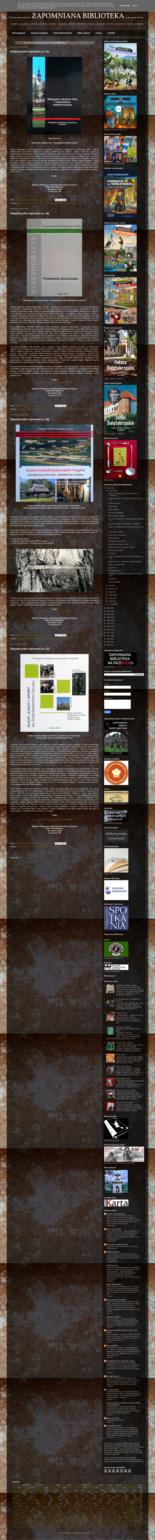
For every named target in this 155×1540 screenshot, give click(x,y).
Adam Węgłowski (107, 1513)
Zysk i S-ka (119, 1498)
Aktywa (66, 1520)
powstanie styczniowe (48, 409)
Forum (99, 33)
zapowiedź (55, 1503)
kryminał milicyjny (53, 1494)
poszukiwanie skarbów (123, 1511)
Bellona (121, 1496)
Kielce (91, 1496)
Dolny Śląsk (93, 1502)
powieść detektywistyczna (114, 1494)
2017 (109, 633)
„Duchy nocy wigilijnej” (116, 513)
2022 (109, 617)
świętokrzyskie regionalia (67, 1514)
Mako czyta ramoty (114, 1229)
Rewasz (118, 1525)
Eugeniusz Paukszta (74, 1525)
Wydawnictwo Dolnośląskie (120, 1502)
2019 (109, 626)
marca (111, 598)
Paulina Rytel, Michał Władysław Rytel (119, 1286)
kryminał (34, 1485)
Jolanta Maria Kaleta (91, 1500)
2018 (109, 630)
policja (44, 1505)
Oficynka (98, 1494)
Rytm (64, 1513)
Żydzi (118, 1505)
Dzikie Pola (32, 1507)
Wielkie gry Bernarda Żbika (28, 1514)
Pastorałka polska (113, 1407)
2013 (109, 645)
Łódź (52, 1505)
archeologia (44, 1503)
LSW (124, 1518)
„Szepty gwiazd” (113, 538)
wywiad (113, 1496)
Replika (25, 1488)
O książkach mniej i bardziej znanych (121, 1361)
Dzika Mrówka (36, 1524)
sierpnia (112, 491)
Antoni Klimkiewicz (113, 1334)
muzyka (87, 1513)
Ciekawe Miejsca (74, 1488)
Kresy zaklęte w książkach (116, 1300)
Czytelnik (112, 1503)
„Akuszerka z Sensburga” (117, 535)
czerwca (112, 589)
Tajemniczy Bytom (113, 1317)
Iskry (64, 1496)
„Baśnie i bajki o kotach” (116, 516)
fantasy (76, 1522)
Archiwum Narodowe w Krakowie (133, 1524)
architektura (70, 1498)
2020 (109, 623)
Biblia (80, 1514)
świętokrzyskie (65, 203)
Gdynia (98, 1516)
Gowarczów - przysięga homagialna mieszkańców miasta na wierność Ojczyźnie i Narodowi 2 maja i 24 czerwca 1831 (123, 1269)
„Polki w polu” (112, 506)
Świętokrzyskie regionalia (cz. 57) (29, 648)
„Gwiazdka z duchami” (116, 532)
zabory (89, 409)
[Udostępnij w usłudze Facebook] (63, 200)
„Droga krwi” (112, 568)
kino (62, 1500)
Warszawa (93, 1485)
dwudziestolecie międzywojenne (99, 1507)
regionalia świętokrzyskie (50, 203)
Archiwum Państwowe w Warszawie (24, 1525)
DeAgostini (89, 1516)
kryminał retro (78, 1485)
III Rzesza (104, 1514)
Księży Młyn (65, 1509)
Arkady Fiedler (104, 1520)
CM (114, 1485)
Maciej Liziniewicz (87, 1505)
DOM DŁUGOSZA (113, 1252)
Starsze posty (92, 852)
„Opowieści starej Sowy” (115, 1391)
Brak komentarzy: (45, 200)
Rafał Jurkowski (110, 1527)
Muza (138, 1513)
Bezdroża (25, 1527)
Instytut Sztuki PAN (59, 1527)
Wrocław (139, 1496)
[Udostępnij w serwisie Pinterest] (65, 200)
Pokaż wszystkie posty (76, 43)
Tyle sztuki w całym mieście (117, 1244)
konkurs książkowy (105, 1505)
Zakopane (79, 1513)
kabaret (110, 1511)
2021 (109, 620)
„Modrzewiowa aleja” (123, 1079)
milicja (137, 1492)
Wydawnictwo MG (19, 1507)
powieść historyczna (92, 1490)
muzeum (119, 1492)
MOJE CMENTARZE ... (115, 1284)
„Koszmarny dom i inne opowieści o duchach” (124, 524)
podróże (82, 1502)
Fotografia (107, 1509)
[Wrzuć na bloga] (58, 200)
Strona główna (18, 33)
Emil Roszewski (55, 1513)
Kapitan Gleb (86, 1524)
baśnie (102, 1511)
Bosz (14, 1518)
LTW (79, 1490)
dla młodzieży (18, 1492)
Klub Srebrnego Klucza (75, 1518)
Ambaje (55, 1516)
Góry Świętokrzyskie (85, 1503)
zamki (129, 1494)
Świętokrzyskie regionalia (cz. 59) (29, 213)
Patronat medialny (39, 33)
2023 (109, 614)
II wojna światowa (129, 1485)
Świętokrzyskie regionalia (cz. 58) (29, 419)
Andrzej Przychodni (116, 1524)
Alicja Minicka (92, 1520)
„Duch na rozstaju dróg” (116, 564)
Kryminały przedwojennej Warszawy (28, 1490)
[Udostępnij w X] (60, 200)
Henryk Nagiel (98, 1525)
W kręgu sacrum (113, 1376)
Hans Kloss (50, 1518)
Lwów (24, 1500)
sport (55, 1509)
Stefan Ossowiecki (43, 1522)
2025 (109, 608)
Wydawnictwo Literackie (71, 1494)
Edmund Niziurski (58, 1524)
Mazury (105, 1500)
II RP (137, 1494)
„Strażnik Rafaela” (114, 582)
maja (110, 592)
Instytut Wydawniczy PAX (97, 1527)
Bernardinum (57, 1498)
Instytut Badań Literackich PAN (43, 1527)
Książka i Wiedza (108, 1525)
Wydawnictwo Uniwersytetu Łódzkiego (45, 1511)
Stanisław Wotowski (131, 1505)
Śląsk (61, 1505)
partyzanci (130, 1516)
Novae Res (132, 1488)
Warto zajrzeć (84, 33)
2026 (109, 488)
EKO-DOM (130, 1513)
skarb (28, 1492)
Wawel (44, 1513)
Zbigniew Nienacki (58, 1502)
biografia (107, 1490)
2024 (109, 611)
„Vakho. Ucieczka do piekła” (126, 1091)
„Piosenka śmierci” (114, 503)
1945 (59, 1520)
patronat (70, 1490)
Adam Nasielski (133, 1498)
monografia (61, 1492)
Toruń (14, 1514)
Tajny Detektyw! (112, 1346)
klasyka (40, 1494)
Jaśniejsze (110, 1246)
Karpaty (31, 1522)
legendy (136, 1502)
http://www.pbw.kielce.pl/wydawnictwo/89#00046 (54, 611)
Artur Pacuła (101, 1503)
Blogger (92, 1533)
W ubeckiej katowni (113, 1319)
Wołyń (71, 1513)
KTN (14, 1496)
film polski (43, 1514)
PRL (106, 1485)
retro (15, 1488)
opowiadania (54, 1496)
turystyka (87, 1494)
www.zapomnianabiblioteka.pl (114, 1445)
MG (138, 1490)
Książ (118, 1518)
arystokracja (120, 1527)
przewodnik (30, 1494)
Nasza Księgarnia (67, 1507)
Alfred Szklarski (92, 1522)
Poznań (109, 1492)
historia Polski (49, 1485)
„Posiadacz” (112, 553)
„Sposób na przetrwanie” (124, 1103)
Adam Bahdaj (105, 1524)
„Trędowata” (112, 579)
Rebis (55, 1500)
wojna (63, 1485)
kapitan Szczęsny (118, 1500)
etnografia (20, 638)
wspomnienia (17, 1494)
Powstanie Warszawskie (27, 1503)
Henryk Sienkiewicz (73, 1524)
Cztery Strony (53, 1525)
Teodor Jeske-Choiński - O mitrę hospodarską (122, 1231)
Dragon (26, 1524)
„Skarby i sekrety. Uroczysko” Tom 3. (121, 547)
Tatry (94, 1511)
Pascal (15, 1520)
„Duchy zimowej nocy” (116, 550)
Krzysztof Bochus (107, 1518)
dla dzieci (81, 1496)
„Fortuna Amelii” (113, 509)
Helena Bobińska (87, 1525)
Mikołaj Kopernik (134, 1518)
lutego (111, 601)
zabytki (73, 203)
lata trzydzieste (119, 1490)
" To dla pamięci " (113, 1390)
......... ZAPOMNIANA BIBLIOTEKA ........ (76, 16)
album (92, 1492)
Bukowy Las (28, 1509)
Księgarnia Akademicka (122, 1509)
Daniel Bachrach (94, 1509)
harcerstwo (117, 1507)
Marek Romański (44, 1500)
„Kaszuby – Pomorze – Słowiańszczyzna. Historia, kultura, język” (128, 1029)
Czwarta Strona (24, 1496)
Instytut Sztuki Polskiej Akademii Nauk (77, 1527)
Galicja (41, 1507)
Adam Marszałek (74, 1500)
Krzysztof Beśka (84, 1511)
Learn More (125, 6)
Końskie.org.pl (112, 1265)
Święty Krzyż (46, 1516)
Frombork (40, 1518)
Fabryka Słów (72, 1505)
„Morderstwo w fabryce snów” (118, 544)
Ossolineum (81, 1507)
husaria (96, 1524)
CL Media (80, 1516)
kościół (122, 1516)
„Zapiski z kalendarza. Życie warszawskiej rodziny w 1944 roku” (128, 986)
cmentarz (82, 1509)
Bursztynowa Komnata (26, 1518)
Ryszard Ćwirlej (124, 1503)
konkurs (47, 1509)
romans (131, 1500)
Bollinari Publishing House (121, 1520)
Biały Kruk (71, 1516)
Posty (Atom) (23, 858)
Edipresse (46, 1524)
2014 (109, 642)
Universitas (16, 1509)
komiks (100, 1492)
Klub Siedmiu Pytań (63, 33)
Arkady (62, 1516)
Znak (64, 1503)
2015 (109, 639)
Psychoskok (43, 1502)
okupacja (96, 1513)
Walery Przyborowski (103, 1498)
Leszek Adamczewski (31, 1513)
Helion (23, 1522)
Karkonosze (60, 1518)
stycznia (112, 604)
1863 (133, 1525)
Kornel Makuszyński (92, 1518)
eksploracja (67, 1522)
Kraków (51, 1490)
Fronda (128, 1492)
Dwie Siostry (62, 1525)
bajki (37, 1516)
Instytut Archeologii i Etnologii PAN (121, 1514)
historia (28, 203)
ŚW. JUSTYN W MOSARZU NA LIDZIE (119, 1378)
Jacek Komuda (53, 1507)
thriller (73, 1511)
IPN (14, 1503)
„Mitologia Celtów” (114, 571)
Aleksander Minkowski (78, 1520)
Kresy (131, 1490)
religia (61, 1490)
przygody (39, 1488)
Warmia (104, 1502)
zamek (72, 1496)
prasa (105, 1496)
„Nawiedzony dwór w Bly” (117, 541)
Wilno (74, 1509)
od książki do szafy (114, 1426)
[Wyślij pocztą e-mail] (56, 200)
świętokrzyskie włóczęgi (116, 1214)
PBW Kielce (36, 203)
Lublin (105, 1516)
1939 (138, 1516)
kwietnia (112, 595)
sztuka (51, 1492)
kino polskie (114, 1516)
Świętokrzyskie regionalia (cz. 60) (29, 51)
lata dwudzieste (39, 1492)
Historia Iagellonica (91, 1514)
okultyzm (53, 1514)
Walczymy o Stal (113, 1418)
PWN (32, 1500)
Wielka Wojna (28, 1516)
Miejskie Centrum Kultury (115, 1420)
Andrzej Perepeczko (127, 1522)
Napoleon (136, 1507)
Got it (135, 6)
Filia (31, 1527)
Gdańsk (15, 1500)
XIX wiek (65, 1511)
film (98, 1496)
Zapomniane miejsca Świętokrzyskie (43, 1520)
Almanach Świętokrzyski (109, 1522)
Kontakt (111, 33)
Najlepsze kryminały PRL (77, 1492)
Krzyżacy (38, 1509)
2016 (109, 636)
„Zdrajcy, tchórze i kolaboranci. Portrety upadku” (125, 561)
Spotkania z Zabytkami (40, 1498)
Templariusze (24, 1520)
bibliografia (21, 203)
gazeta (130, 1496)
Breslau (72, 1503)
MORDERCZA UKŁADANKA (116, 1363)
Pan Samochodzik (40, 1496)
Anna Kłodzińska (22, 1498)
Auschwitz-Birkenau (41, 1525)
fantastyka (72, 1502)
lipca (110, 586)
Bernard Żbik (120, 1513)
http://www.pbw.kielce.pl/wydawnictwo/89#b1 (54, 178)
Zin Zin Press (125, 1525)
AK (83, 1522)
